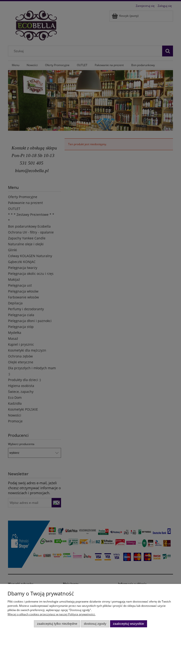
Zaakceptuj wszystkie (128, 623)
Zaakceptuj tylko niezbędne (57, 623)
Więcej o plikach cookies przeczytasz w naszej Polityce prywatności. (51, 614)
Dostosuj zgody (95, 623)
